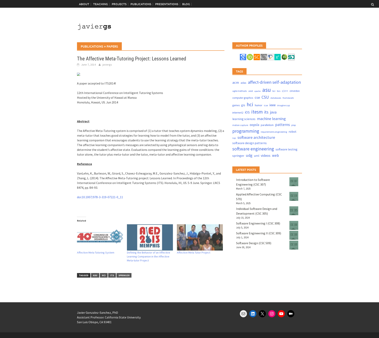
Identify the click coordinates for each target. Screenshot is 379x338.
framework (288, 97)
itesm (257, 112)
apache (257, 91)
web (275, 155)
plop (293, 125)
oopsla (254, 125)
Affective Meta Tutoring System (95, 252)
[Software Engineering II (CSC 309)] (293, 235)
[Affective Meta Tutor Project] (200, 237)
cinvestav (295, 91)
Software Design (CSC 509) (253, 243)
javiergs (107, 64)
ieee (272, 105)
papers (112, 46)
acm (235, 82)
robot (292, 131)
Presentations (166, 4)
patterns (282, 124)
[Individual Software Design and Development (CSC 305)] (293, 210)
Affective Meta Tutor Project (193, 252)
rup (234, 137)
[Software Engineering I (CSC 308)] (293, 225)
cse (257, 97)
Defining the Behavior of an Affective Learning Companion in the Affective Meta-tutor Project (148, 256)
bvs (278, 90)
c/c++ (285, 91)
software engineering (253, 149)
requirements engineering (274, 131)
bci (273, 90)
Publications (140, 4)
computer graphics (242, 98)
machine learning (271, 118)
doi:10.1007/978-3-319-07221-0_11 (100, 197)
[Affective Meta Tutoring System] (100, 237)
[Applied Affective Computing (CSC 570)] (293, 196)
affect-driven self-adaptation (274, 82)
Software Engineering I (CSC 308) (258, 223)
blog (186, 4)
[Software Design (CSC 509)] (293, 245)
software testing (286, 149)
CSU (265, 97)
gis (243, 105)
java (273, 112)
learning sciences (243, 119)
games (236, 105)
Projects (119, 4)
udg (249, 155)
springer (123, 275)
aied (250, 90)
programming (245, 131)
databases (275, 97)
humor (258, 105)
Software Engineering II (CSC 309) (258, 233)
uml (256, 156)
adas (243, 82)
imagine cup (283, 105)
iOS (247, 112)
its (112, 275)
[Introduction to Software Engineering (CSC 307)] (293, 181)
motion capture (240, 125)
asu (95, 275)
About (84, 4)
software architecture (256, 137)
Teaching (100, 4)
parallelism (267, 125)
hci (104, 275)
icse (266, 105)
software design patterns (249, 143)
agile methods (239, 90)
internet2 (237, 112)
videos (265, 155)
